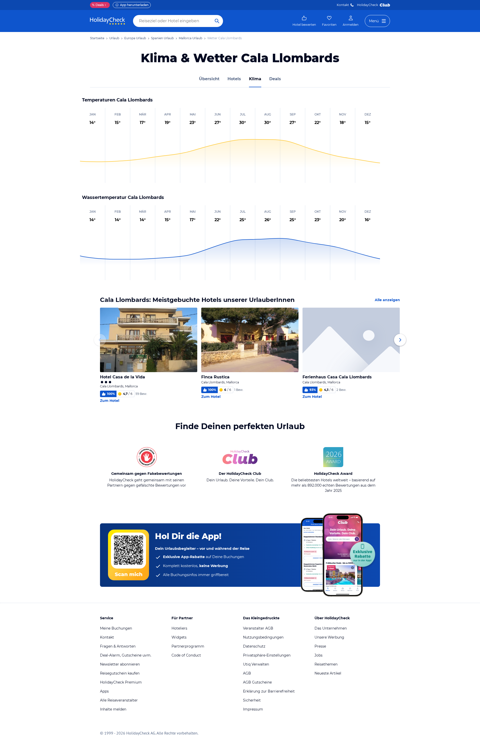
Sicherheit (252, 700)
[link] (304, 21)
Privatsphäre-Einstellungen (266, 655)
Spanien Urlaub (162, 38)
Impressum (253, 709)
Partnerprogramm (188, 646)
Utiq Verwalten (256, 664)
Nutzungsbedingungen (263, 637)
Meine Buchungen (116, 628)
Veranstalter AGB (258, 628)
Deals (98, 5)
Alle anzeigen (387, 300)
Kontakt (343, 5)
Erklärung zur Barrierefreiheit (269, 691)
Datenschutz (254, 646)
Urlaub (114, 38)
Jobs (318, 655)
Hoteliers (179, 628)
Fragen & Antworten (118, 646)
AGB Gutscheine (257, 682)
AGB (247, 673)
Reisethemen (326, 664)
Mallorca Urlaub (190, 38)
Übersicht (209, 78)
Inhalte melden (113, 709)
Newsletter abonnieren (120, 664)
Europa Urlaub (135, 38)
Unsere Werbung (329, 637)
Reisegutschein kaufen (120, 673)
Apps (104, 691)
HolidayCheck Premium (121, 682)
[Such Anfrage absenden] (217, 21)
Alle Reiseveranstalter (119, 700)
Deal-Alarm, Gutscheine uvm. (125, 655)
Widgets (179, 637)
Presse (320, 646)
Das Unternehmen (330, 628)
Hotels (234, 78)
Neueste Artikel (327, 673)
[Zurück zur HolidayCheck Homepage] (107, 21)
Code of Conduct (186, 655)
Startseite (97, 38)
